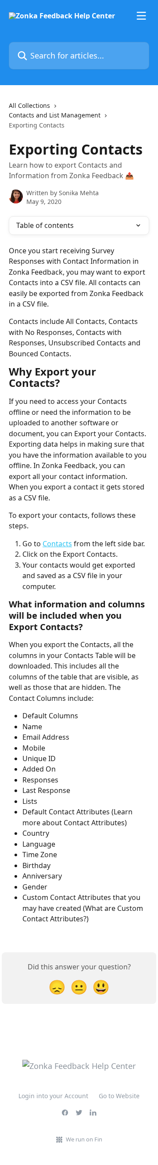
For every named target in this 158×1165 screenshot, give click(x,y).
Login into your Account (53, 1096)
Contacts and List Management (55, 115)
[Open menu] (141, 15)
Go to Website (119, 1096)
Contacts (57, 543)
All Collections (29, 105)
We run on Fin (84, 1139)
